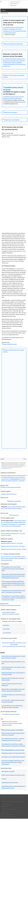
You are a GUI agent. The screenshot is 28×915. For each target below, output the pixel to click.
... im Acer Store (6, 628)
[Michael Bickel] (0, 1)
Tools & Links (4, 797)
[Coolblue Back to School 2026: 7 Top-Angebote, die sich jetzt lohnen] (8, 590)
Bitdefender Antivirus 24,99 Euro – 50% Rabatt (12, 543)
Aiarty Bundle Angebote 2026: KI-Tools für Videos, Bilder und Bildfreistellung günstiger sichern (13, 576)
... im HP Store (5, 625)
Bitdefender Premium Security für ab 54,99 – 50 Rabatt (14, 549)
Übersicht (3, 10)
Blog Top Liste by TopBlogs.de (9, 809)
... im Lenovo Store (6, 632)
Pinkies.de (4, 778)
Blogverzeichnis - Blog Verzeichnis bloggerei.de (13, 801)
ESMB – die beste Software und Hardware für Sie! (13, 775)
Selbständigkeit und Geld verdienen (14, 750)
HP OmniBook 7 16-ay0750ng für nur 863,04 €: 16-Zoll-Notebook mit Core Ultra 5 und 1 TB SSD (13, 598)
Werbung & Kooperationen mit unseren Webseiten (12, 796)
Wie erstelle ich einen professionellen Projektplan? (13, 756)
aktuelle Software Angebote (8, 612)
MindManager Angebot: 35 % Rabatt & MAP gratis (13, 753)
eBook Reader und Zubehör (8, 771)
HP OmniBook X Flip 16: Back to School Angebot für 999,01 (13, 568)
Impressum (10, 797)
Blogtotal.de (4, 806)
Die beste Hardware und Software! (14, 730)
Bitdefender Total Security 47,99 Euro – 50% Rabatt (13, 546)
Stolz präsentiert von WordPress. (8, 816)
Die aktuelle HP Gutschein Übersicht (11, 714)
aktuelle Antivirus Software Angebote (10, 614)
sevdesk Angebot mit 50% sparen (8, 494)
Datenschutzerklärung (19, 797)
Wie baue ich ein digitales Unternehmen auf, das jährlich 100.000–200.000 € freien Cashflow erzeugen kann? (13, 762)
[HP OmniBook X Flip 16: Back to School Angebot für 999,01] (10, 566)
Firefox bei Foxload (6, 804)
